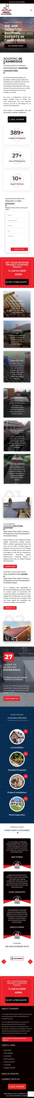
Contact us (10, 608)
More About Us (11, 698)
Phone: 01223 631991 (18, 2)
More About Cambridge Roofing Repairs (14, 1039)
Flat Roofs (7, 1056)
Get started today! (15, 46)
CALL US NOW (17, 119)
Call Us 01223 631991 (18, 272)
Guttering (7, 1065)
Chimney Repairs (9, 1068)
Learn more (10, 566)
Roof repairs (8, 1053)
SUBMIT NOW (19, 249)
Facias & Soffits (9, 1062)
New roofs (8, 1050)
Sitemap (25, 1096)
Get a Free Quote (17, 282)
